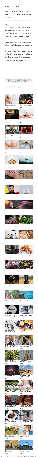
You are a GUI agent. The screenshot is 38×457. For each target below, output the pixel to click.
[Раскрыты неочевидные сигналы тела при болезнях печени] (12, 101)
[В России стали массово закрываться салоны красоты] (26, 387)
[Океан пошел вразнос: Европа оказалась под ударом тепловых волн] (26, 297)
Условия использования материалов (24, 456)
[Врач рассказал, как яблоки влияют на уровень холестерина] (26, 101)
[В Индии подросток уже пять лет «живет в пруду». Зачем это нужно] (12, 387)
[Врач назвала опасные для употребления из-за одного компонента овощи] (26, 222)
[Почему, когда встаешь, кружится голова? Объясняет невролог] (26, 207)
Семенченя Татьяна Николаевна (15, 23)
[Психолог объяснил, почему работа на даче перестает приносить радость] (12, 432)
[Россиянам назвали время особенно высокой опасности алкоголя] (26, 372)
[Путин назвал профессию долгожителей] (12, 207)
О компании (4, 456)
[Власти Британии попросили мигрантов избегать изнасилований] (12, 447)
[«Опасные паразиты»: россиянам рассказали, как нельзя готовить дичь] (12, 222)
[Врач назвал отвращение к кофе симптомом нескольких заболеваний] (26, 432)
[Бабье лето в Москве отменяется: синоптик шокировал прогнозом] (26, 417)
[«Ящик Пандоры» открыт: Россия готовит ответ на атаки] (26, 447)
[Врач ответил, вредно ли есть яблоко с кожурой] (26, 132)
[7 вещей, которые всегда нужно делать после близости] (26, 342)
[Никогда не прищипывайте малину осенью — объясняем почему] (12, 357)
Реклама (8, 456)
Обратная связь (32, 456)
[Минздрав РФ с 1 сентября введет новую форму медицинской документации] (26, 312)
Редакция (17, 456)
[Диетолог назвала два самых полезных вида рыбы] (12, 162)
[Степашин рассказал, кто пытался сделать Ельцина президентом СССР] (12, 342)
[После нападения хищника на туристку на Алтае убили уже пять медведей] (12, 282)
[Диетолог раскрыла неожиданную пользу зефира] (26, 192)
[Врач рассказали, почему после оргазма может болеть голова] (26, 237)
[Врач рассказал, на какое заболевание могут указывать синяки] (26, 357)
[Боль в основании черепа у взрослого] (12, 252)
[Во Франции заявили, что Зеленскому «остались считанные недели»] (12, 192)
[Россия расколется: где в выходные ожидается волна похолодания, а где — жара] (26, 282)
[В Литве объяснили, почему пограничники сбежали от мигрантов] (26, 162)
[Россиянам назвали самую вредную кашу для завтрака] (12, 267)
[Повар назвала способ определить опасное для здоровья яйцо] (12, 147)
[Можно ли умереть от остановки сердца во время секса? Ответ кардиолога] (26, 116)
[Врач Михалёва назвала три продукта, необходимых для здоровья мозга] (26, 252)
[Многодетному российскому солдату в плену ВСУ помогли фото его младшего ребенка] (12, 132)
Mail (1, 456)
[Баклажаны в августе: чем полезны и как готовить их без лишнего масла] (12, 417)
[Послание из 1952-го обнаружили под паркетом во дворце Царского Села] (26, 177)
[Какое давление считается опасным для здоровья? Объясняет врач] (12, 327)
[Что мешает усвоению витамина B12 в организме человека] (26, 267)
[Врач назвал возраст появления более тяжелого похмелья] (12, 402)
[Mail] (3, 1)
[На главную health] (6, 1)
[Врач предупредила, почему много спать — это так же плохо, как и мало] (26, 147)
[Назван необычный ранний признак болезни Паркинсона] (12, 297)
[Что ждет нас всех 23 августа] (12, 372)
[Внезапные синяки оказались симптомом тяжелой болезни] (12, 177)
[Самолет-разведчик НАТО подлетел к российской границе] (12, 312)
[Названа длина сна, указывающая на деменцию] (12, 116)
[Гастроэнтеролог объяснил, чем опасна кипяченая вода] (12, 237)
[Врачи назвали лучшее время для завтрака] (26, 327)
